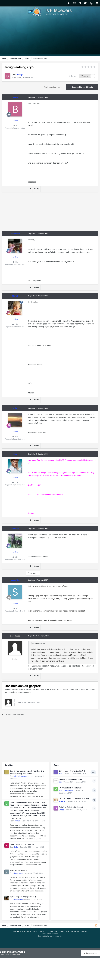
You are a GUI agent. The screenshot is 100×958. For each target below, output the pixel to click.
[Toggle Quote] (32, 643)
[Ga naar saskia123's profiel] (15, 592)
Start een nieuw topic (53, 87)
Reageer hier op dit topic (82, 87)
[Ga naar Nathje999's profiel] (6, 898)
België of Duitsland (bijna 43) (71, 807)
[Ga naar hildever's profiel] (15, 541)
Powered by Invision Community (50, 936)
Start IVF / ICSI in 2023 (20, 871)
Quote (36, 189)
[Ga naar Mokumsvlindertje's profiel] (56, 789)
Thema (42, 931)
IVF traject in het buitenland (71, 788)
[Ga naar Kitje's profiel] (56, 772)
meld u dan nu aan (87, 689)
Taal (34, 931)
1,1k (16, 262)
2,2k (16, 324)
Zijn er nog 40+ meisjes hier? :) (23, 897)
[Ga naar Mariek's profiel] (15, 308)
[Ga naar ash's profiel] (56, 780)
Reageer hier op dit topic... (30, 702)
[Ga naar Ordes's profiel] (56, 808)
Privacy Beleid (53, 931)
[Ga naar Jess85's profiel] (6, 803)
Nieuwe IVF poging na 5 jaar (71, 779)
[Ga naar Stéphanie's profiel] (15, 246)
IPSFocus (27, 931)
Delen (73, 76)
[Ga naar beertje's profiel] (7, 76)
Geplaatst (33, 821)
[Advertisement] (50, 36)
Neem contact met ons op (69, 931)
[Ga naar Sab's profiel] (15, 466)
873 (16, 436)
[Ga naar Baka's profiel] (6, 845)
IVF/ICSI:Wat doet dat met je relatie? (74, 799)
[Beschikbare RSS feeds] (96, 925)
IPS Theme (17, 931)
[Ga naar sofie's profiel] (15, 420)
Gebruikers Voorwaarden (10, 955)
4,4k (16, 482)
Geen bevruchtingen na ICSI (22, 844)
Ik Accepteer (91, 953)
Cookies (84, 931)
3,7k (16, 557)
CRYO (31, 77)
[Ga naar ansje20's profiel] (56, 800)
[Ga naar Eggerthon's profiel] (6, 872)
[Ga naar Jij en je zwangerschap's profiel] (6, 772)
